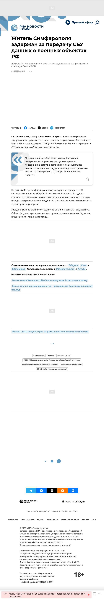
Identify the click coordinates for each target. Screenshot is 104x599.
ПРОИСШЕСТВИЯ (60, 511)
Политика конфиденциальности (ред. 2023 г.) (41, 542)
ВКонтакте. (19, 269)
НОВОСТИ (13, 519)
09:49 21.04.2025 (18, 71)
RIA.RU (85, 519)
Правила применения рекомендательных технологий (45, 545)
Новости (51, 356)
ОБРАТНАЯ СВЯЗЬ (70, 519)
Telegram (73, 265)
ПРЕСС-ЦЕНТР (27, 519)
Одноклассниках (65, 269)
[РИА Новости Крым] (27, 28)
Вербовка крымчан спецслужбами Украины (40, 364)
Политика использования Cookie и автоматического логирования (51, 539)
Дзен (83, 265)
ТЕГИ (93, 519)
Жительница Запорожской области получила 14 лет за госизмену (49, 280)
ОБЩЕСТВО (44, 511)
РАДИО (40, 519)
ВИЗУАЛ (73, 511)
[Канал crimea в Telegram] (31, 490)
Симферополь (39, 356)
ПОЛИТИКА (32, 511)
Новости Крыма (63, 356)
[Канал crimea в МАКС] (73, 490)
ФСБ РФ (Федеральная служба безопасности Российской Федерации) (51, 360)
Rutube (82, 269)
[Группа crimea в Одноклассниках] (62, 490)
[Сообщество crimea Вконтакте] (41, 490)
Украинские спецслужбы (71, 364)
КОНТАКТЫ (52, 519)
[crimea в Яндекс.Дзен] (52, 490)
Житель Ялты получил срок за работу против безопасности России (50, 332)
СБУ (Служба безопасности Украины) (52, 369)
